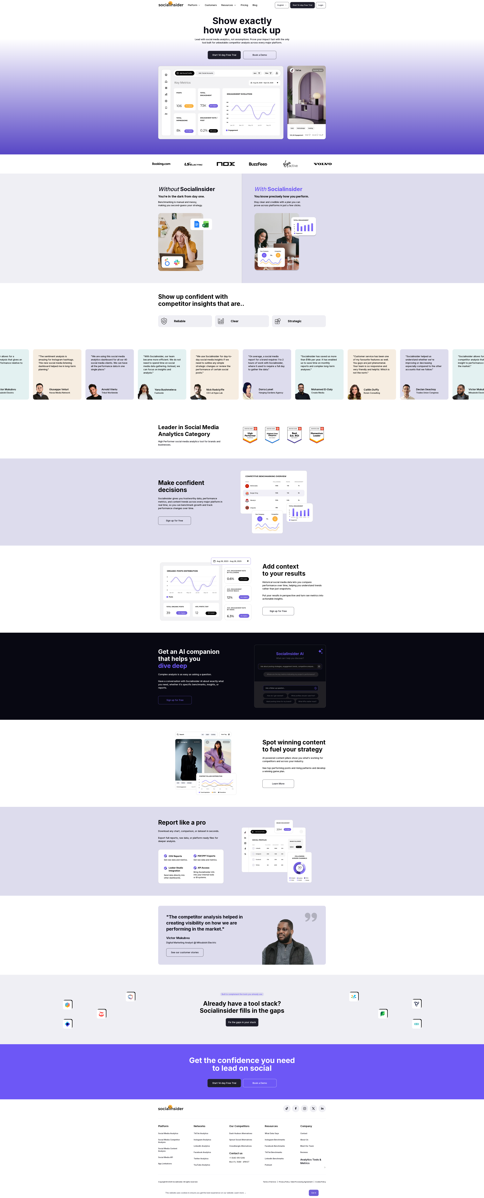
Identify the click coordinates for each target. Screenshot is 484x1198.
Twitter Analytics (201, 1158)
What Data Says (272, 1133)
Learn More (278, 783)
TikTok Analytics (201, 1133)
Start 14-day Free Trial (302, 5)
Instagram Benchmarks (275, 1140)
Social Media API (165, 1157)
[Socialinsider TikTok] (287, 1108)
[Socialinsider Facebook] (295, 1108)
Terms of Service (269, 1182)
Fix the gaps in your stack (242, 1022)
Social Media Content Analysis (167, 1149)
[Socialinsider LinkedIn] (322, 1108)
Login (320, 5)
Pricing (244, 5)
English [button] (280, 5)
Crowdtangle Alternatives (240, 1146)
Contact (303, 1133)
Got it (313, 1193)
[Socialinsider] (171, 3)
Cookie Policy (320, 1182)
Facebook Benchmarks (275, 1146)
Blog (255, 5)
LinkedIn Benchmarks (274, 1158)
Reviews (304, 1152)
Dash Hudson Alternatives (240, 1133)
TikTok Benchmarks (273, 1152)
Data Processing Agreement (302, 1182)
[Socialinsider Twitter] (313, 1108)
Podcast (268, 1165)
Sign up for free (174, 520)
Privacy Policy (284, 1182)
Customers (211, 5)
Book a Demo (260, 55)
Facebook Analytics (202, 1152)
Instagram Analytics (202, 1140)
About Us (304, 1140)
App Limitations (165, 1164)
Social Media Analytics (168, 1133)
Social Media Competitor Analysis (169, 1141)
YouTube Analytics (202, 1165)
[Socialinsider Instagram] (304, 1108)
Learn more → (240, 1193)
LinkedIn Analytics (202, 1146)
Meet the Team (307, 1146)
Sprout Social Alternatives (240, 1140)
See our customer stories (185, 952)
